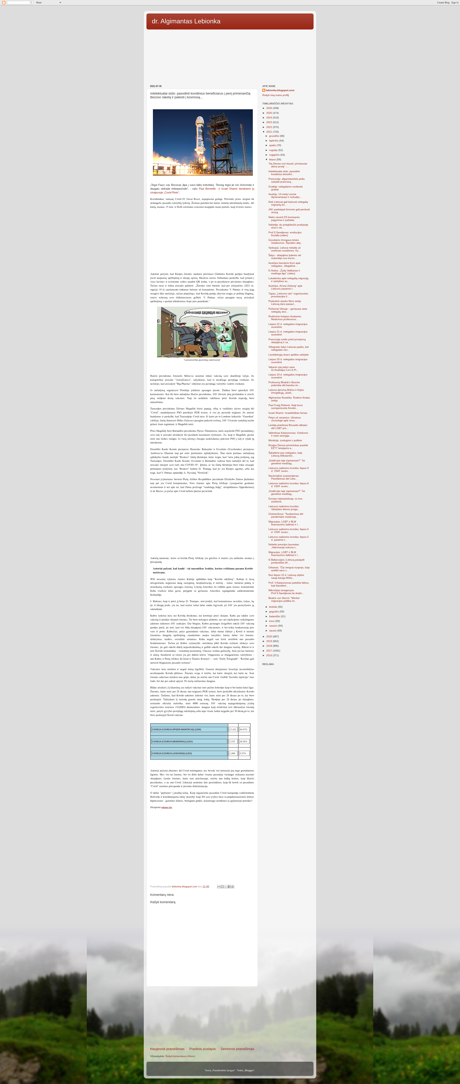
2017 (269, 650)
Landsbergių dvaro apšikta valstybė (288, 354)
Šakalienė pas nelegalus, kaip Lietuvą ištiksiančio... (285, 454)
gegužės (274, 611)
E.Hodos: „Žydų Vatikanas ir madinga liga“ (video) (284, 272)
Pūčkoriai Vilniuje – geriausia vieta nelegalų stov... (287, 310)
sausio (273, 630)
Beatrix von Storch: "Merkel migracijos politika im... (283, 599)
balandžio (275, 616)
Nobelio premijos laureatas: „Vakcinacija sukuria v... (284, 546)
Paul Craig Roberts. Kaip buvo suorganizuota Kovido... (285, 406)
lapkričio (274, 140)
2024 (269, 117)
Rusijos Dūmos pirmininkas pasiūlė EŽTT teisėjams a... (288, 447)
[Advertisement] (230, 56)
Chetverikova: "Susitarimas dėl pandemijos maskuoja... (285, 515)
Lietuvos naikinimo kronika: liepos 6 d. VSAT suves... (288, 530)
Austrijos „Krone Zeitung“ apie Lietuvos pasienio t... (285, 287)
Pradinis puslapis (202, 1049)
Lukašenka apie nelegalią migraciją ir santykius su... (288, 280)
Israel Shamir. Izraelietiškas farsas (287, 413)
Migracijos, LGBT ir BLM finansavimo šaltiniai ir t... (284, 523)
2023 (269, 122)
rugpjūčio (274, 154)
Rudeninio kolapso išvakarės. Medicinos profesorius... (285, 318)
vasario (273, 625)
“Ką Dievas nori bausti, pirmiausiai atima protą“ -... (287, 165)
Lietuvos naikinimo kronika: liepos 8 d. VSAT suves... (288, 485)
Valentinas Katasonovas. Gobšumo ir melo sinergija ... (288, 434)
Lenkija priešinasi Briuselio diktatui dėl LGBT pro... (287, 426)
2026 (269, 108)
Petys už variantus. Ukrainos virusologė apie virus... (284, 419)
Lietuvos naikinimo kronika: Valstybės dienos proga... (284, 508)
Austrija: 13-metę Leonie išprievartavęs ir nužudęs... (285, 195)
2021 (269, 131)
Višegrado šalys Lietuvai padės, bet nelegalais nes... (288, 348)
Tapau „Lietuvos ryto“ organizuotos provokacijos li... (288, 295)
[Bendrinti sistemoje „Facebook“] (229, 886)
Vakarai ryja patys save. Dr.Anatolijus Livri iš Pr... (283, 368)
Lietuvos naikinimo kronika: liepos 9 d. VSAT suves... (288, 469)
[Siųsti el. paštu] (219, 886)
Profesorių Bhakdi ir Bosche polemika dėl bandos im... (284, 384)
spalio (273, 145)
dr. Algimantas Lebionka (186, 21)
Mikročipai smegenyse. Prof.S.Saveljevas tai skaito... (286, 592)
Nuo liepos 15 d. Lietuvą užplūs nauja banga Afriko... (286, 576)
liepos (273, 159)
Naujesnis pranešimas (167, 1049)
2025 (269, 113)
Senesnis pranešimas (237, 1049)
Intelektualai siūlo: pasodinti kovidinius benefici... (284, 173)
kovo (272, 621)
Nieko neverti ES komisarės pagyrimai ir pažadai (284, 218)
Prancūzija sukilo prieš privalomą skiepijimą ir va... (287, 341)
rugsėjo (273, 150)
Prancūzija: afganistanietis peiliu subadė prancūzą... (286, 180)
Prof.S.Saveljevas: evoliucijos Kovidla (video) (285, 234)
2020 (269, 636)
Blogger (249, 1070)
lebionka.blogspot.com (280, 90)
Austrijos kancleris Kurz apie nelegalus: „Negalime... (284, 264)
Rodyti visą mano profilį (275, 95)
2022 (269, 127)
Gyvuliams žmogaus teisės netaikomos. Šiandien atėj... (285, 241)
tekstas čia (167, 807)
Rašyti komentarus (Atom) (180, 1056)
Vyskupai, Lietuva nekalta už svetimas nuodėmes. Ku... (284, 249)
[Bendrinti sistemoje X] (225, 886)
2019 (269, 641)
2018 (269, 646)
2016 (269, 655)
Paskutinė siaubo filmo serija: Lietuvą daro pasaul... (285, 302)
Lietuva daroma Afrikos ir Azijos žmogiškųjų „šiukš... (286, 391)
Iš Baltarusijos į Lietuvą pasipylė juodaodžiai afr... (286, 561)
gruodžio (274, 136)
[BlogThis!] (222, 886)
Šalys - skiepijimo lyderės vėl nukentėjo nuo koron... (284, 257)
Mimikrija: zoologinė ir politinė (285, 440)
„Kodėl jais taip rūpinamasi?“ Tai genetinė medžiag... (286, 462)
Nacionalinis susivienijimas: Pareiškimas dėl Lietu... (283, 477)
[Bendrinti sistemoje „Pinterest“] (232, 886)
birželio (273, 607)
